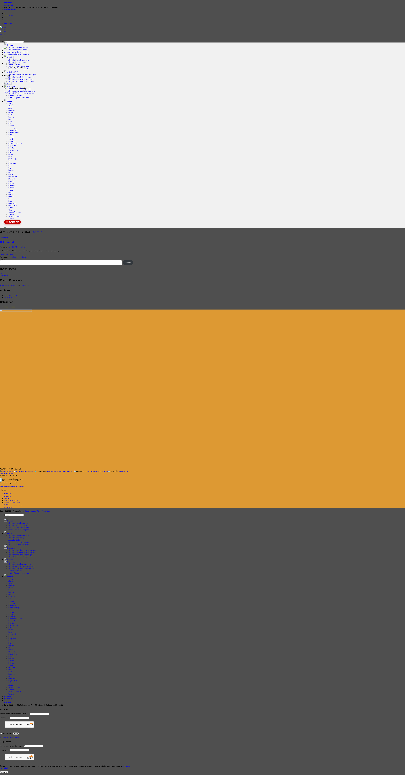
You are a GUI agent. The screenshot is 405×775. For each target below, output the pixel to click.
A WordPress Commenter (9, 285)
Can (9, 123)
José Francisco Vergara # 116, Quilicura (60, 471)
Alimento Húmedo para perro (18, 47)
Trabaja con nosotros (11, 500)
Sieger (10, 210)
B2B (5, 13)
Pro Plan (11, 196)
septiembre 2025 (10, 295)
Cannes (11, 126)
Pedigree (11, 192)
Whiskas (11, 219)
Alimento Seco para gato (17, 62)
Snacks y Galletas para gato (18, 69)
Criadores (12, 141)
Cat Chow (12, 128)
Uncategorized (4, 237)
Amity (10, 108)
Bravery (11, 117)
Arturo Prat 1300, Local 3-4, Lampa (96, 471)
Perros (10, 45)
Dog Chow (12, 148)
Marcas (10, 101)
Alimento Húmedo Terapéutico (19, 89)
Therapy (11, 214)
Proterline (11, 199)
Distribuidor (8, 494)
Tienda (6, 498)
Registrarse (4, 772)
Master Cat (12, 176)
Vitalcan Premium (14, 216)
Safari (10, 207)
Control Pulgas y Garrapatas (18, 97)
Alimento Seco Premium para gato (20, 79)
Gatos (9, 58)
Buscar (2, 259)
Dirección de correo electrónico (12, 746)
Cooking (11, 137)
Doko (10, 152)
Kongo (10, 172)
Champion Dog (13, 132)
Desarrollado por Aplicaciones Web (37, 511)
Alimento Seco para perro (17, 49)
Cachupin (11, 121)
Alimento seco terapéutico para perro (21, 93)
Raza (10, 201)
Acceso (15, 733)
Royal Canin (12, 205)
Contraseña (4, 718)
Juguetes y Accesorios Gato (18, 66)
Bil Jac (10, 112)
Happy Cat (12, 163)
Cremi (10, 139)
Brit (9, 119)
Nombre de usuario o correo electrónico (14, 713)
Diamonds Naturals (15, 143)
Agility (10, 103)
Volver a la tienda (14, 71)
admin (37, 232)
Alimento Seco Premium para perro (21, 81)
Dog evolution (13, 150)
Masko (10, 174)
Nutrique (11, 188)
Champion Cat (13, 130)
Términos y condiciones (12, 503)
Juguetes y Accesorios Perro (18, 52)
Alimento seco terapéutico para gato (21, 91)
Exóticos (10, 559)
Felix (10, 157)
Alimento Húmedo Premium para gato (22, 75)
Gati (9, 161)
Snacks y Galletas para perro (18, 54)
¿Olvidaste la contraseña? (9, 737)
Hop (9, 168)
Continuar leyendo (7, 255)
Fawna (10, 154)
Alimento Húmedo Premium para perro (22, 77)
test (1, 273)
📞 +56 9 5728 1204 (6, 471)
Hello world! (7, 242)
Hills (9, 165)
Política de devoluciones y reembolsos (13, 506)
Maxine (11, 183)
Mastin (11, 181)
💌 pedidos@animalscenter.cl (24, 471)
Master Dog (12, 179)
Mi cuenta (7, 496)
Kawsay (11, 170)
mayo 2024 (8, 297)
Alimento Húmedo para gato (18, 60)
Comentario (25, 257)
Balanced (11, 110)
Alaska (10, 106)
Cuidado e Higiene (15, 95)
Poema (10, 194)
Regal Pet (12, 203)
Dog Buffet (12, 145)
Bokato (10, 114)
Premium (11, 72)
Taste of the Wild (14, 212)
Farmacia (11, 86)
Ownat (10, 190)
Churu (10, 134)
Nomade (11, 185)
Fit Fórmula (12, 159)
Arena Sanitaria (14, 64)
